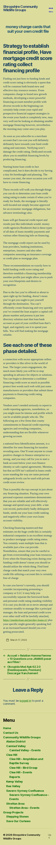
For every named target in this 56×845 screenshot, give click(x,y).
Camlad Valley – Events (25, 750)
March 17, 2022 (18, 639)
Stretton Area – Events (24, 807)
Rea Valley (13, 786)
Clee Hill (11, 754)
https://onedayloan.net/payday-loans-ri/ (25, 620)
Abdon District (16, 741)
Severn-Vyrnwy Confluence (25, 790)
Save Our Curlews (18, 821)
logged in (25, 700)
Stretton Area (15, 803)
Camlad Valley (16, 746)
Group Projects (13, 812)
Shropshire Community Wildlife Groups (20, 8)
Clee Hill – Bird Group (23, 767)
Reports (14, 777)
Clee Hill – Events (20, 772)
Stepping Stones (17, 816)
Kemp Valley (14, 781)
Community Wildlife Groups (21, 737)
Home (7, 728)
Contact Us (10, 732)
